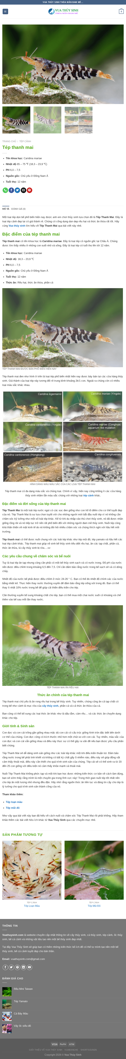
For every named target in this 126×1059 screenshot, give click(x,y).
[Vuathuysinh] (63, 11)
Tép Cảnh (25, 141)
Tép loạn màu (14, 801)
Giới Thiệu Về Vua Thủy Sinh (45, 1050)
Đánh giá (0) (18, 209)
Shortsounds (89, 1050)
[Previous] (8, 64)
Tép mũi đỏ (13, 807)
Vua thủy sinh (17, 225)
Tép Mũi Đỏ (94, 906)
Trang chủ (9, 141)
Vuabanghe (71, 1050)
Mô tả (5, 209)
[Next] (117, 64)
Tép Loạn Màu (32, 906)
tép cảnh (88, 495)
